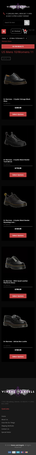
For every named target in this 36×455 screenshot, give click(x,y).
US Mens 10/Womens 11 (16, 38)
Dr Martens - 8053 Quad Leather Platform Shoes (16, 282)
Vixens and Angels (17, 445)
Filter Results (18, 46)
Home (4, 38)
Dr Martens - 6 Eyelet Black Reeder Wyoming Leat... (17, 221)
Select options (18, 114)
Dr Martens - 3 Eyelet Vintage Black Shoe (17, 100)
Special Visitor (6, 432)
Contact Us (5, 429)
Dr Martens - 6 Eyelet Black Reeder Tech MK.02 (17, 161)
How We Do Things (8, 423)
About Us (5, 419)
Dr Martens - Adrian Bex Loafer (15, 341)
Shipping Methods (8, 426)
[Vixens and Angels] (18, 7)
